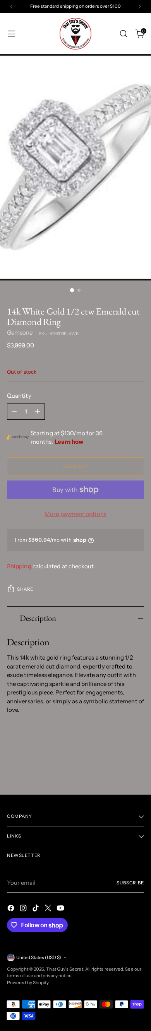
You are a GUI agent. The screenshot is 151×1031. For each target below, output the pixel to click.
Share (25, 589)
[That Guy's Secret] (75, 33)
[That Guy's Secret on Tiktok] (36, 909)
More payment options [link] (75, 514)
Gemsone (20, 332)
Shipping (19, 566)
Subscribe (130, 883)
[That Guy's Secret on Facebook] (11, 909)
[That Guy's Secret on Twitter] (48, 909)
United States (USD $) (38, 957)
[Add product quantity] (38, 411)
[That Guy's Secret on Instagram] (24, 909)
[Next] (139, 6)
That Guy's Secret (64, 969)
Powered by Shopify (28, 982)
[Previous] (11, 6)
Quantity (19, 395)
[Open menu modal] (11, 34)
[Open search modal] (123, 34)
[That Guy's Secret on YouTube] (61, 909)
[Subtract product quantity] (14, 411)
